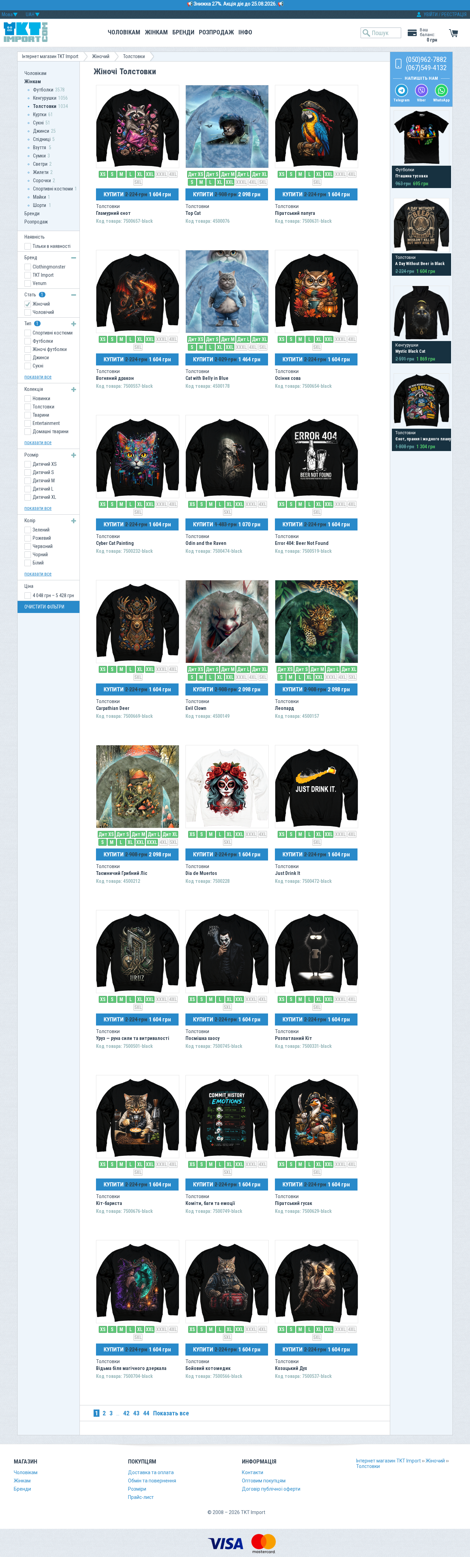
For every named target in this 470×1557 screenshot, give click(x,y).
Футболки (43, 89)
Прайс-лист (141, 1497)
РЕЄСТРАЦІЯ (454, 14)
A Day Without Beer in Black (420, 263)
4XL (173, 174)
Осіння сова (288, 378)
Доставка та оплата (151, 1472)
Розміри (137, 1489)
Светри (40, 164)
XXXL (161, 174)
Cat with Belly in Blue (206, 378)
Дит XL (259, 174)
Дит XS (195, 174)
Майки (39, 197)
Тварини (41, 415)
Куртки (39, 114)
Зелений (41, 530)
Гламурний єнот (113, 213)
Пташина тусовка (411, 176)
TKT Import (43, 275)
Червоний (43, 546)
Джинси (41, 131)
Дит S (212, 174)
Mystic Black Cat (410, 351)
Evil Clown (195, 708)
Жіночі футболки (50, 349)
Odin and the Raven (205, 543)
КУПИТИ (137, 194)
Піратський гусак (293, 1203)
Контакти (252, 1472)
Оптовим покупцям (264, 1480)
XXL (150, 174)
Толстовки (134, 56)
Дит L (243, 174)
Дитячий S (43, 472)
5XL (138, 182)
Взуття (40, 147)
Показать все (171, 1413)
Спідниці (42, 139)
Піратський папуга (295, 213)
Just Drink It (287, 873)
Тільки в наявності (52, 246)
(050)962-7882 (426, 59)
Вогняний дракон (115, 378)
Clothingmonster (49, 267)
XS (103, 174)
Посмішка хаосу (202, 1038)
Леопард (284, 708)
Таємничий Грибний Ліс (121, 873)
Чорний (40, 554)
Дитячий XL (44, 497)
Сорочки (42, 180)
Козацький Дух (291, 1368)
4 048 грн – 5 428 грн (53, 595)
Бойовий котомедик (208, 1368)
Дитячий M (44, 480)
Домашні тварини (50, 431)
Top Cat (193, 213)
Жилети (41, 172)
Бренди (183, 32)
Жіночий (100, 56)
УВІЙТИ (431, 14)
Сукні (38, 122)
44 (146, 1413)
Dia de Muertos (201, 873)
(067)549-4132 (426, 68)
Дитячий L (43, 489)
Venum (39, 283)
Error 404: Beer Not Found (302, 543)
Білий (38, 563)
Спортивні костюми (53, 188)
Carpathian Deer (112, 708)
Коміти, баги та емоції (210, 1203)
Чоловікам (124, 32)
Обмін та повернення (152, 1480)
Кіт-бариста (109, 1203)
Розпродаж (216, 32)
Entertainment (46, 423)
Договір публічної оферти (271, 1489)
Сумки (39, 155)
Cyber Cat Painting (115, 543)
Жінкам (156, 32)
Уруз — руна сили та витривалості (132, 1038)
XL (139, 174)
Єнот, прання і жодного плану (423, 439)
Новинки (41, 398)
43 (136, 1413)
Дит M (228, 174)
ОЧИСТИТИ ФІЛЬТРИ (44, 607)
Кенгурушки (44, 98)
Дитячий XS (45, 464)
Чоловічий (43, 312)
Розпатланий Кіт (293, 1038)
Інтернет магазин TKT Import (50, 56)
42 (126, 1413)
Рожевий (42, 538)
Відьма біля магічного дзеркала (131, 1368)
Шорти (40, 205)
